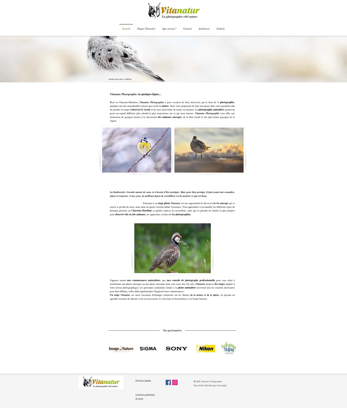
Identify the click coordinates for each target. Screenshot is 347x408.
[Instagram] (175, 382)
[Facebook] (168, 382)
